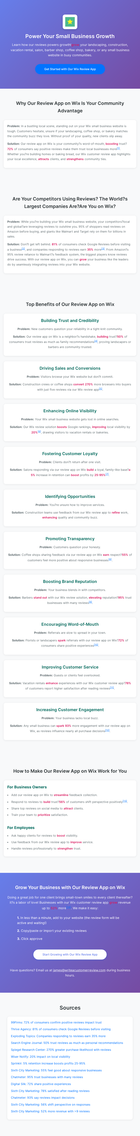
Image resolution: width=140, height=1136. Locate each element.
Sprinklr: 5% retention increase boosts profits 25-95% (48, 1063)
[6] (39, 431)
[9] (90, 602)
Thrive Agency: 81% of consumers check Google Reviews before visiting (61, 1029)
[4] (96, 341)
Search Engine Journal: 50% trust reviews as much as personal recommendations (67, 1043)
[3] (103, 248)
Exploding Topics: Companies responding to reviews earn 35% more (58, 1036)
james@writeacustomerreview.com (79, 970)
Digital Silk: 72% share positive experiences (41, 1084)
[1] (118, 148)
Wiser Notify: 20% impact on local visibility (40, 1056)
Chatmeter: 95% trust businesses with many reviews (47, 1077)
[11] (112, 687)
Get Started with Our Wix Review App (70, 69)
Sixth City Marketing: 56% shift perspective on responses (50, 1104)
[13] (125, 801)
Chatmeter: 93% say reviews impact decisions (43, 1097)
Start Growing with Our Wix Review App (70, 954)
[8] (110, 559)
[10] (96, 644)
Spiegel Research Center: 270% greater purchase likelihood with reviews (61, 1050)
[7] (107, 474)
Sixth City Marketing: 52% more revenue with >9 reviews (50, 1111)
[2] (23, 248)
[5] (100, 388)
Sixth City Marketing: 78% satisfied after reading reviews (50, 1091)
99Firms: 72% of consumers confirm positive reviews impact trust (56, 1022)
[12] (107, 730)
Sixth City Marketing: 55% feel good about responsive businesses (56, 1070)
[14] (68, 907)
